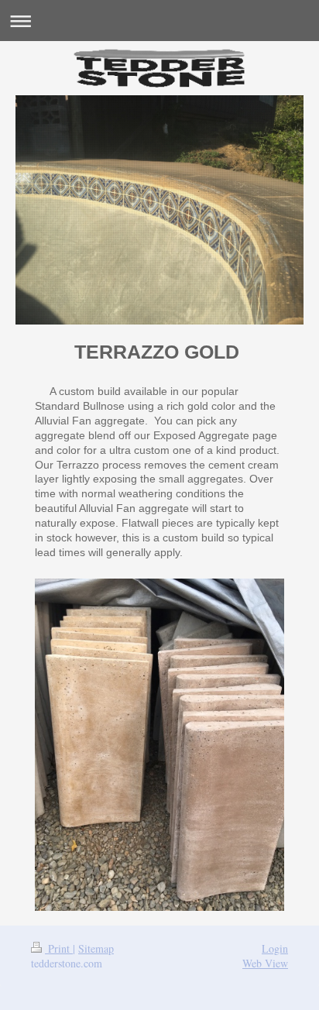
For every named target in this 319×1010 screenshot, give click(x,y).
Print (59, 948)
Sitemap (96, 948)
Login (275, 948)
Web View (265, 963)
